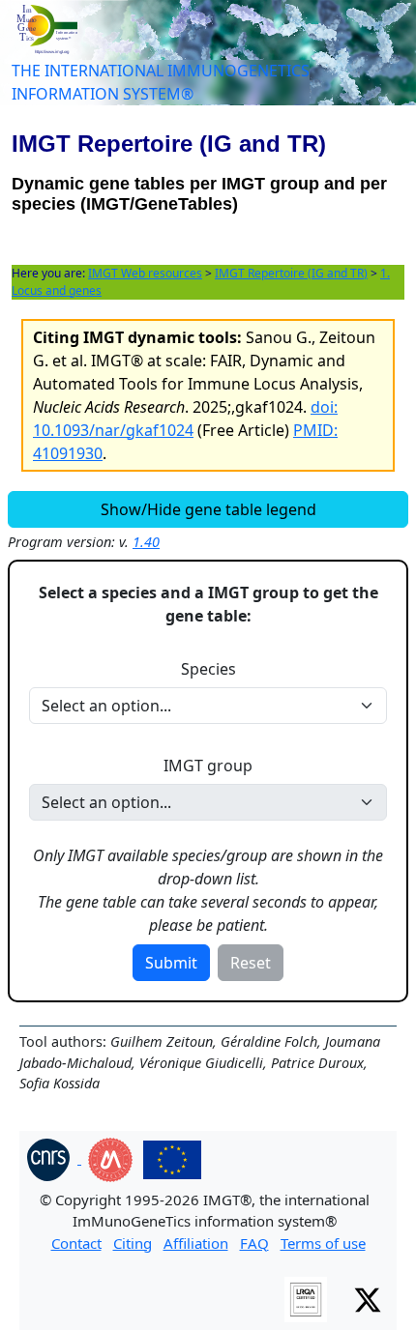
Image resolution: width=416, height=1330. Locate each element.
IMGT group (208, 765)
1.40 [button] (146, 542)
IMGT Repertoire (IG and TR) (291, 273)
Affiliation (195, 1243)
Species (208, 668)
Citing (132, 1243)
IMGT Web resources (145, 273)
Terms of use (323, 1243)
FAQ (254, 1243)
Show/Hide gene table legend (208, 509)
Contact (76, 1243)
